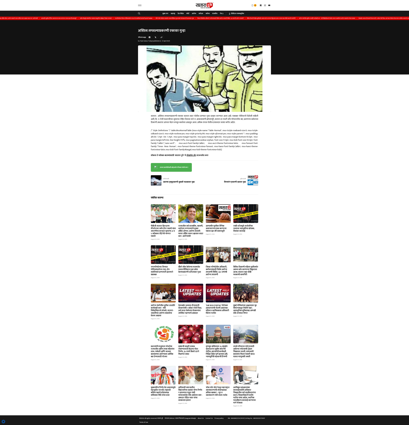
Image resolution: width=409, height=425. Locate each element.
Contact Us (209, 418)
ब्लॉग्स (208, 13)
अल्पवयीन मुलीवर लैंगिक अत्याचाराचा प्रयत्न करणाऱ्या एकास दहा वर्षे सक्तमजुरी (45, 18)
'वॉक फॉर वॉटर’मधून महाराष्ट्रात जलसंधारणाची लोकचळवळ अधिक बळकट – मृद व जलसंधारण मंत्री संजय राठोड (217, 391)
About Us (201, 418)
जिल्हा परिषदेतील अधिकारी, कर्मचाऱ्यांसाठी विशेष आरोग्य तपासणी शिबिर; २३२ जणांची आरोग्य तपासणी (207, 18)
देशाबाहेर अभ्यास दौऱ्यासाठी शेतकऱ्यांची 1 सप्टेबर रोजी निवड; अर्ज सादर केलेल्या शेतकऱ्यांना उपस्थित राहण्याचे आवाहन (372, 18)
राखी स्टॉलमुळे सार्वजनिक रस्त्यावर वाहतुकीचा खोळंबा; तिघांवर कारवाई (82, 18)
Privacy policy (219, 418)
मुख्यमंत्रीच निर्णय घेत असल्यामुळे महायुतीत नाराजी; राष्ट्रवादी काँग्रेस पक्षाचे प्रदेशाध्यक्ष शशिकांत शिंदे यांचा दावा (163, 391)
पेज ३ (221, 13)
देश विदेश (181, 13)
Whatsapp (142, 37)
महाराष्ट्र (173, 13)
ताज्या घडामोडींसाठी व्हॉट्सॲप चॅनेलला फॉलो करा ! (174, 167)
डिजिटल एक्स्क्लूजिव (237, 13)
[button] (139, 5)
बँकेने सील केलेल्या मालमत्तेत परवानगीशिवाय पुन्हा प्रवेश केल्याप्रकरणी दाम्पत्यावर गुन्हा (162, 18)
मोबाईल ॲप (191, 155)
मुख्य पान (165, 13)
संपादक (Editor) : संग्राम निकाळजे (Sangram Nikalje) (180, 418)
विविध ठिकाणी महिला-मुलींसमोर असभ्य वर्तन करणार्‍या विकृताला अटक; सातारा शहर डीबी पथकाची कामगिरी (258, 18)
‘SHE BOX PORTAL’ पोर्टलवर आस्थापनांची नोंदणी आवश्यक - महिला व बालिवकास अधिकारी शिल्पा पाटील (217, 309)
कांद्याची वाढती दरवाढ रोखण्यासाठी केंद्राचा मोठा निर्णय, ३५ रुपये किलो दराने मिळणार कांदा (188, 350)
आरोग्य (194, 13)
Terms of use (143, 422)
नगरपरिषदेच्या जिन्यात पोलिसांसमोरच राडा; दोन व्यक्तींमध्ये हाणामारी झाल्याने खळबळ (120, 18)
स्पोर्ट (187, 13)
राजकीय (214, 13)
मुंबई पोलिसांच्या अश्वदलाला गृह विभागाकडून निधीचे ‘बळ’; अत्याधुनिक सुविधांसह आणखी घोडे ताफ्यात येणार (245, 309)
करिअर (201, 13)
